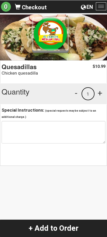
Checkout (34, 7)
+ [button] (100, 93)
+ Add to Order (53, 228)
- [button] (76, 93)
